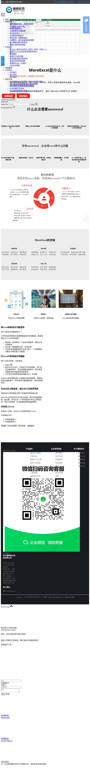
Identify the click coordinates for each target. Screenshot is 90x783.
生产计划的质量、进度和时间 (21, 24)
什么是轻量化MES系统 (18, 91)
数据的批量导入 (16, 28)
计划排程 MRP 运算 (17, 26)
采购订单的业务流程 (17, 45)
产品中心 (8, 47)
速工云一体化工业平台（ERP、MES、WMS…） (28, 49)
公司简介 (8, 70)
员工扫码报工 (15, 33)
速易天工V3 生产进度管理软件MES (23, 51)
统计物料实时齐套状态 (18, 42)
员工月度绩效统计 (17, 35)
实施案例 (8, 68)
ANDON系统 (15, 65)
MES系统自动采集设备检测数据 (22, 86)
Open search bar (7, 100)
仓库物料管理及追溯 (17, 31)
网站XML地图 (70, 597)
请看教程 (30, 426)
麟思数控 (13, 54)
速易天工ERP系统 (16, 56)
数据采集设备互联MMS (19, 58)
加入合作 (13, 74)
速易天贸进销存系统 (17, 61)
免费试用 (8, 96)
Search (33, 104)
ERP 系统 (59, 453)
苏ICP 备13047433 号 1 (56, 597)
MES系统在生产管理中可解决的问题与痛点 (26, 81)
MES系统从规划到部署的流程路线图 (24, 84)
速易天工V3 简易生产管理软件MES (35, 462)
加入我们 (13, 77)
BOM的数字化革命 (17, 88)
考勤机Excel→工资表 (18, 63)
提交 (3, 694)
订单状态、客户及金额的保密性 (22, 40)
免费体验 (81, 463)
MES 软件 (59, 469)
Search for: (4, 102)
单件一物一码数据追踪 (18, 38)
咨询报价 (81, 466)
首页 (7, 19)
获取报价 (23, 96)
